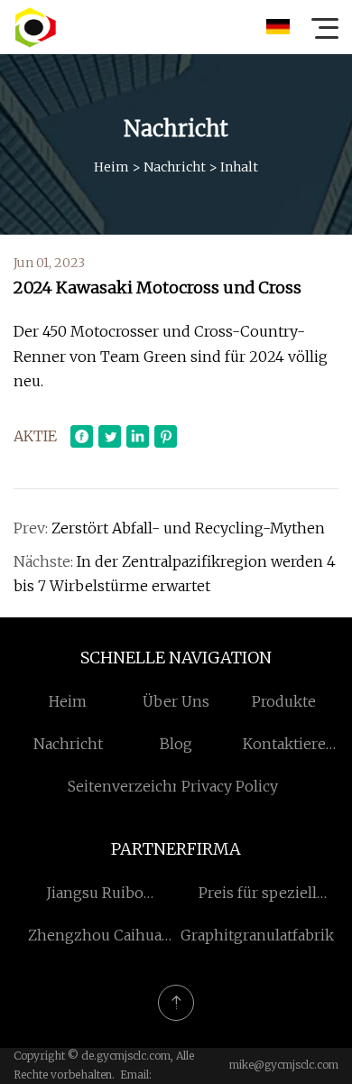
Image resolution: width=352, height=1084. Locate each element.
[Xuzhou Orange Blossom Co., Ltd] (35, 27)
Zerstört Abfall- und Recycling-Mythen (188, 528)
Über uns (176, 701)
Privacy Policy (229, 786)
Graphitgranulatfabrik (257, 935)
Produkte (284, 701)
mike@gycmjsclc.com (283, 1064)
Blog (176, 744)
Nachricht (175, 167)
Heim (111, 167)
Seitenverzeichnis (131, 786)
